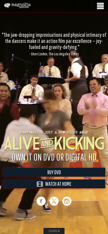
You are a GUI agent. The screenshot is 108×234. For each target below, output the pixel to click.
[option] (54, 38)
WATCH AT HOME (57, 184)
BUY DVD (54, 172)
